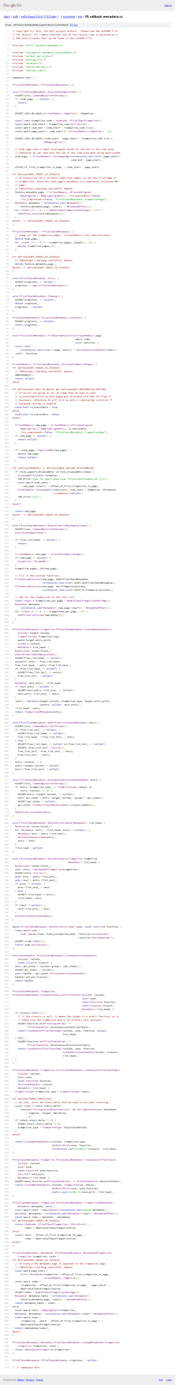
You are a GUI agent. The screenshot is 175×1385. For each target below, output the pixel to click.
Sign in (168, 5)
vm (80, 16)
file (74, 25)
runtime (69, 16)
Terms (39, 1379)
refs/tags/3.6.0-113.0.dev (39, 16)
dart (7, 16)
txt (161, 1379)
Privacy (30, 1379)
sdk (15, 16)
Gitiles (20, 1379)
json (169, 1379)
